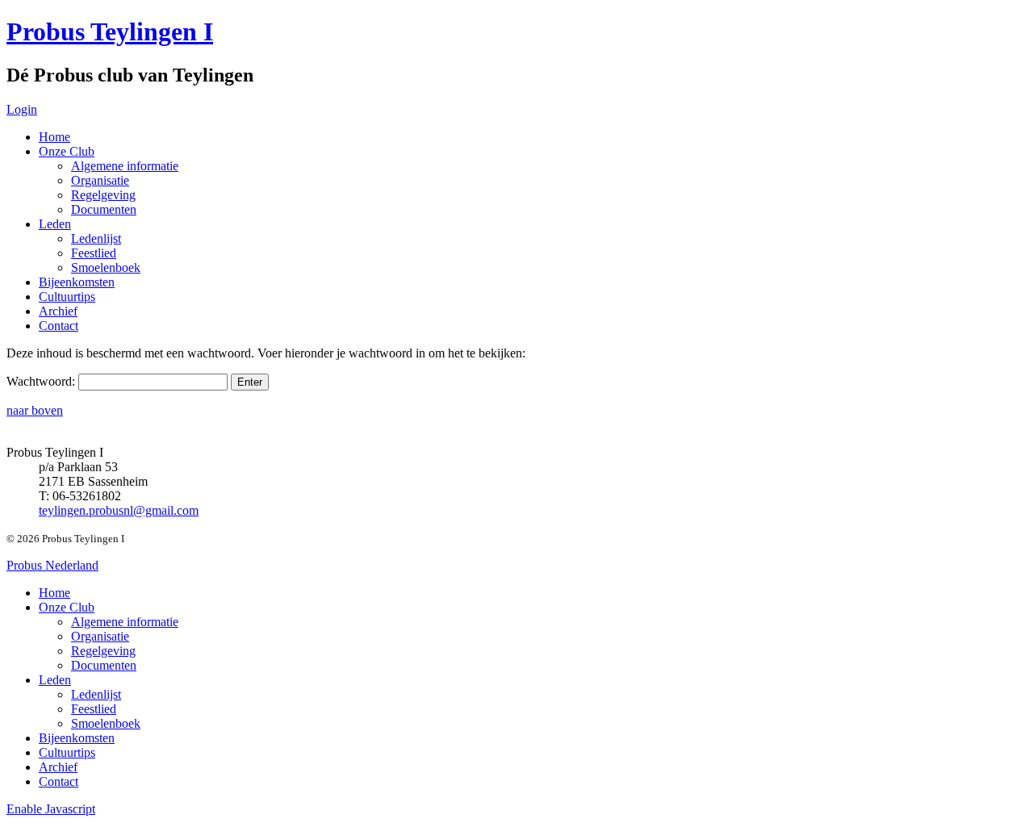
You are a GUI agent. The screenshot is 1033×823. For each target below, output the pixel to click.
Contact (58, 325)
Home (54, 137)
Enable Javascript (50, 809)
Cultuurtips (67, 296)
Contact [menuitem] (58, 781)
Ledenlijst (96, 238)
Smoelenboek (105, 267)
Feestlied (93, 253)
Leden (55, 224)
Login (21, 109)
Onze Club (66, 151)
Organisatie (100, 180)
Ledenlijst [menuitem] (96, 694)
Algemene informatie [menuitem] (124, 622)
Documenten (103, 209)
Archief (58, 311)
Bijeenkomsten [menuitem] (77, 738)
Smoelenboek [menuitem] (105, 723)
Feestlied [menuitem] (93, 709)
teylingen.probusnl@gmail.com (119, 510)
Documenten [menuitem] (103, 665)
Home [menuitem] (54, 592)
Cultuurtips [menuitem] (67, 752)
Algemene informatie (124, 166)
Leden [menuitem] (55, 680)
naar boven (34, 410)
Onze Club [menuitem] (66, 607)
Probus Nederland (52, 565)
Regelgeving (103, 195)
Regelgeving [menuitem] (103, 651)
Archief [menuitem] (58, 767)
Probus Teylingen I (109, 31)
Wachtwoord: (42, 381)
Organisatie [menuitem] (100, 636)
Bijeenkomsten (77, 282)
